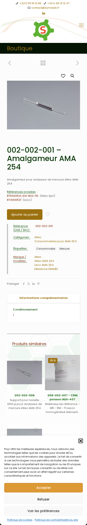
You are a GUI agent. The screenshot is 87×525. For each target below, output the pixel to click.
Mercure (64, 248)
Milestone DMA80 (46, 269)
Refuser (43, 499)
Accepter (43, 487)
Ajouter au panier (24, 214)
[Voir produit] (37, 366)
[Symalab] (43, 30)
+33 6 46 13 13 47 (58, 3)
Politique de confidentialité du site (56, 520)
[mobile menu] (81, 25)
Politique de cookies (20, 520)
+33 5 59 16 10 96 (30, 3)
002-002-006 (25, 395)
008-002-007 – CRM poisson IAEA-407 (62, 397)
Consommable (45, 248)
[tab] (43, 298)
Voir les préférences (43, 511)
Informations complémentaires (43, 298)
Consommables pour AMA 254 (55, 241)
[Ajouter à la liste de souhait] (37, 372)
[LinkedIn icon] (43, 13)
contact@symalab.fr (45, 8)
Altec (37, 237)
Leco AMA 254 (44, 265)
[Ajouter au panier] (37, 359)
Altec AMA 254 (44, 261)
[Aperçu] (37, 378)
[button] (81, 441)
